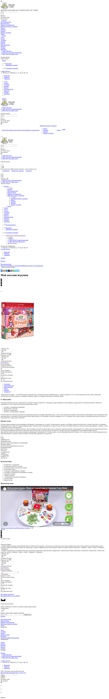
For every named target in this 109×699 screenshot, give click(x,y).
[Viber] (11, 271)
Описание (7, 384)
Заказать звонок (12, 243)
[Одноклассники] (4, 271)
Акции (3, 642)
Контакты (3, 636)
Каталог (9, 189)
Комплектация (8, 387)
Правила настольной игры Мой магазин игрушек (15, 528)
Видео (6, 388)
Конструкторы (5, 265)
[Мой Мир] (6, 271)
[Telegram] (18, 271)
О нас (2, 630)
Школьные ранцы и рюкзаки (19, 198)
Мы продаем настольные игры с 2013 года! (13, 672)
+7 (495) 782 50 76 (6, 51)
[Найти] (2, 14)
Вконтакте (7, 75)
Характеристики (9, 385)
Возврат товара (5, 634)
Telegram (6, 77)
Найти (2, 676)
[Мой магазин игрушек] (17, 339)
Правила (6, 390)
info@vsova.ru (6, 71)
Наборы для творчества (16, 265)
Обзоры (3, 653)
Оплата (3, 633)
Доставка (3, 631)
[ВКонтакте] (2, 271)
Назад (11, 188)
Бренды (3, 647)
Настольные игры (6, 619)
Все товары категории (7, 594)
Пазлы (41, 265)
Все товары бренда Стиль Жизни (10, 596)
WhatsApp (7, 78)
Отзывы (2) (7, 391)
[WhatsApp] (14, 271)
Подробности (5, 362)
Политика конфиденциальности (10, 638)
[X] (9, 271)
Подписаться (27, 614)
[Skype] (16, 271)
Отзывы (3, 648)
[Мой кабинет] (1, 163)
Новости (3, 645)
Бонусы (3, 644)
